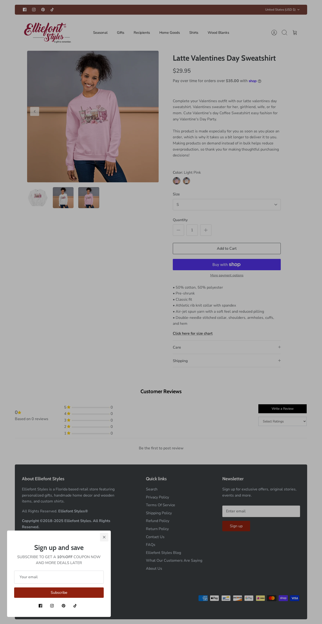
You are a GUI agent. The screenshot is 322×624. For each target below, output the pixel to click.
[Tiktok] (75, 606)
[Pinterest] (63, 606)
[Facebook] (40, 606)
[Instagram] (52, 606)
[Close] (104, 537)
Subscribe (59, 592)
